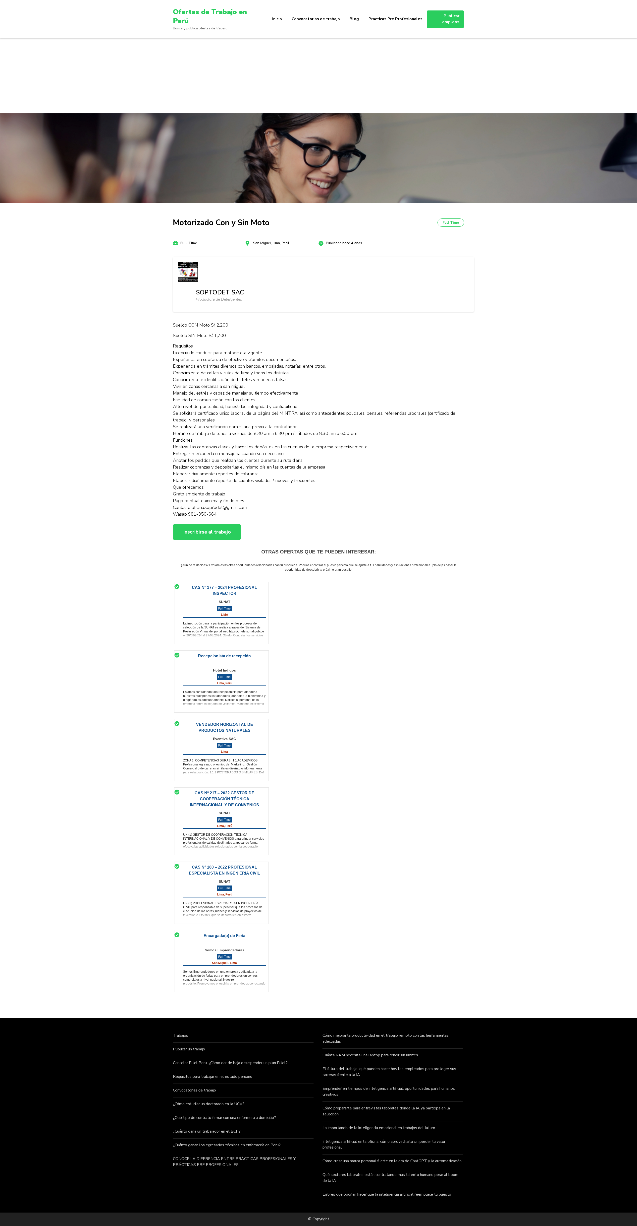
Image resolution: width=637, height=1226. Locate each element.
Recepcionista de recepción (224, 656)
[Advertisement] (318, 76)
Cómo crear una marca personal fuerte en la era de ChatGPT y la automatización (392, 1161)
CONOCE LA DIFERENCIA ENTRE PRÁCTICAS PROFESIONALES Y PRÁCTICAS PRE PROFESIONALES (234, 1161)
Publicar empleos (450, 19)
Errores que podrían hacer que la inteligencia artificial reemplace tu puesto (386, 1194)
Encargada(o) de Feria (224, 936)
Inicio (277, 19)
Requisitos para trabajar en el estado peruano (212, 1076)
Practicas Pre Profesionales (396, 19)
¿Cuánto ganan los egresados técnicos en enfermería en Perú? (227, 1145)
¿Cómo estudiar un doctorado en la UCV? (208, 1104)
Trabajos (180, 1035)
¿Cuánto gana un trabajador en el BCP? (207, 1131)
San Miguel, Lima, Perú (271, 243)
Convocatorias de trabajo (316, 19)
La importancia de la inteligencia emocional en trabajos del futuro (378, 1128)
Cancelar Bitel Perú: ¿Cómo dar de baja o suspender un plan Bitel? (230, 1063)
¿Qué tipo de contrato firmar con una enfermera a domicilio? (224, 1117)
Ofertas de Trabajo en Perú (210, 16)
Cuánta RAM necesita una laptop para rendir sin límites (370, 1055)
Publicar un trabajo (189, 1049)
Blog (354, 19)
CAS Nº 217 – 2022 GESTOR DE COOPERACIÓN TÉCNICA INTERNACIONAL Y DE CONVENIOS (224, 799)
